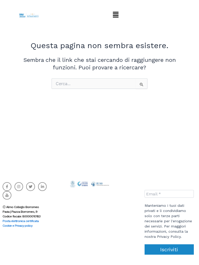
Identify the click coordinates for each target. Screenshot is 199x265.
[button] (115, 15)
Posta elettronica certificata (21, 221)
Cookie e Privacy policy (17, 225)
